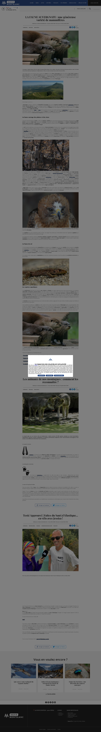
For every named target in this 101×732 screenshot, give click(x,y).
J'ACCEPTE (41, 375)
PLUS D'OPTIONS (59, 375)
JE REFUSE (49, 375)
